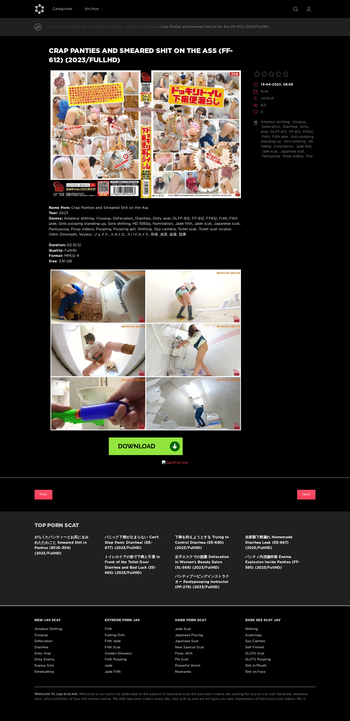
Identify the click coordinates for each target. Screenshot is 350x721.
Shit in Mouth (256, 665)
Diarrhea (289, 126)
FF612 (307, 131)
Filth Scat (112, 647)
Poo (309, 156)
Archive (92, 8)
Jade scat (269, 151)
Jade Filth (113, 671)
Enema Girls (44, 665)
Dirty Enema (45, 659)
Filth (265, 136)
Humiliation (283, 146)
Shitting (251, 629)
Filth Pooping (116, 659)
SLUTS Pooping (258, 659)
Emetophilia (44, 671)
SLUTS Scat (254, 653)
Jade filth (303, 146)
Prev (43, 494)
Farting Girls (115, 635)
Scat (264, 91)
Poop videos (292, 156)
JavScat (267, 98)
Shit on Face (255, 671)
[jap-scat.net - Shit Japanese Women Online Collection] (39, 9)
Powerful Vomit (187, 665)
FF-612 (294, 131)
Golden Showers (118, 653)
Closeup (298, 122)
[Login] (308, 9)
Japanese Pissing (189, 635)
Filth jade (279, 136)
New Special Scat (189, 647)
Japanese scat (292, 151)
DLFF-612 (278, 131)
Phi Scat (181, 659)
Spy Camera (255, 641)
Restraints (183, 671)
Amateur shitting (275, 122)
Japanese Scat (187, 641)
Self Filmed (254, 647)
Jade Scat (183, 629)
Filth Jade (113, 641)
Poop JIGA (184, 653)
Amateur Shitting (48, 629)
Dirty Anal (43, 653)
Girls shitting (294, 141)
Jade (108, 665)
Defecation (270, 126)
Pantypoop (270, 156)
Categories (62, 8)
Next (306, 494)
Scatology (253, 635)
